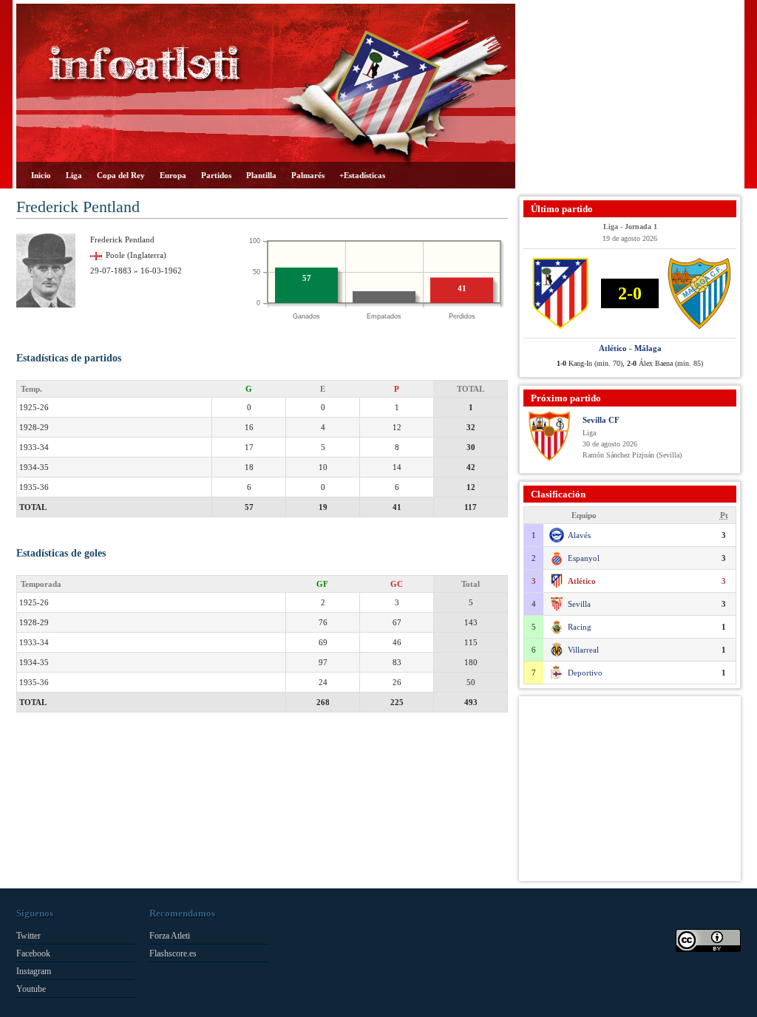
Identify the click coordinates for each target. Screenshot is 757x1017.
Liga (74, 175)
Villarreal (583, 649)
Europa (173, 175)
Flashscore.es (173, 953)
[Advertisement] (630, 96)
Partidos (216, 175)
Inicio (41, 175)
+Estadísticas (362, 175)
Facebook (33, 953)
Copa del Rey (121, 175)
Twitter (28, 936)
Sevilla (579, 603)
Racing (579, 626)
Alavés (579, 535)
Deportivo (585, 672)
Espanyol (584, 558)
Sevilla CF (601, 419)
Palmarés (308, 175)
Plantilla (261, 175)
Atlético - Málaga (630, 348)
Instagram (33, 971)
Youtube (31, 989)
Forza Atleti (169, 936)
